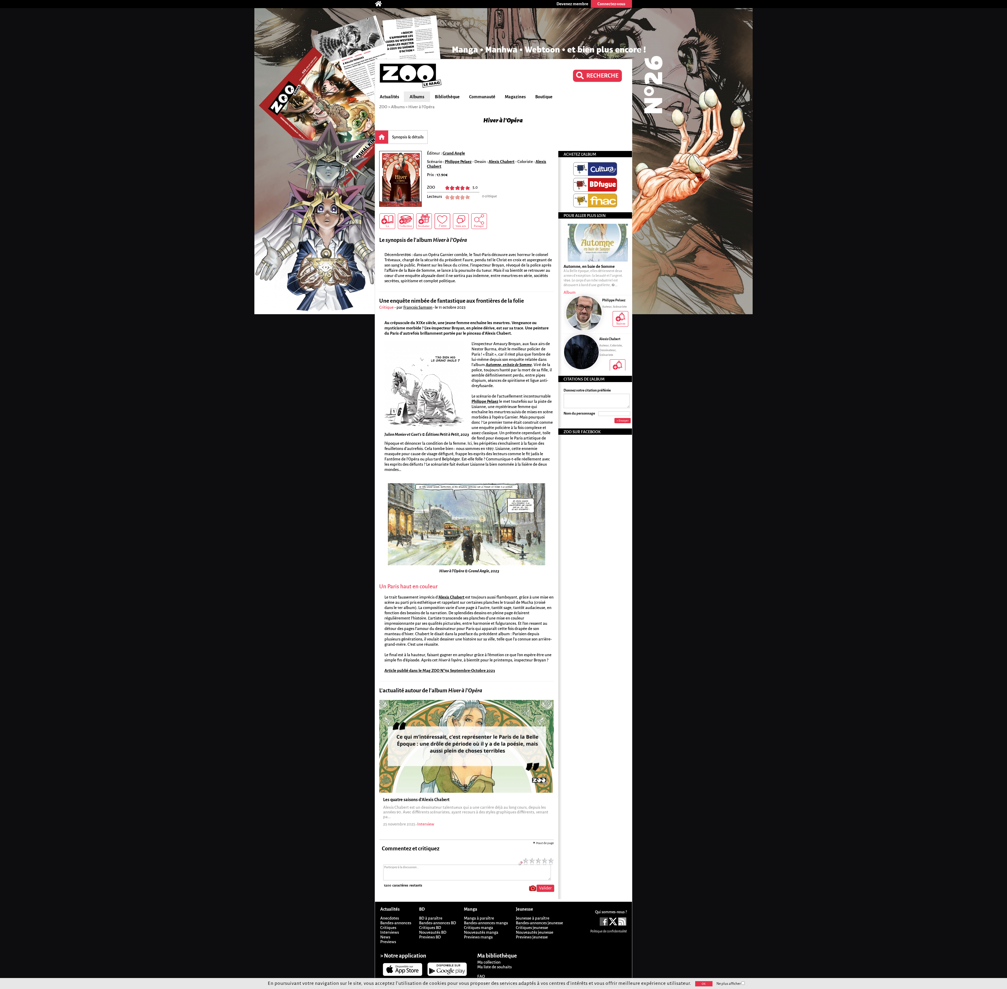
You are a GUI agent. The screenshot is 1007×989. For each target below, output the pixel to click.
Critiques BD (430, 927)
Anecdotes (389, 918)
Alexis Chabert (502, 161)
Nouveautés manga (481, 932)
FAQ (481, 976)
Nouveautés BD (432, 932)
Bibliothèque (447, 97)
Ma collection (489, 962)
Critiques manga (478, 927)
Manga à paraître (479, 918)
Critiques (388, 927)
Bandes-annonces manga (486, 923)
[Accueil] (381, 4)
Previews (388, 941)
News (385, 937)
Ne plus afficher (728, 984)
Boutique (544, 97)
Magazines (515, 97)
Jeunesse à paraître (532, 918)
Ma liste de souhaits (494, 967)
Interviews (389, 932)
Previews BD (430, 937)
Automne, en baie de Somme (509, 364)
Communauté (482, 97)
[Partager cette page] (479, 221)
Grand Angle (454, 153)
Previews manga (478, 937)
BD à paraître (430, 918)
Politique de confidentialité (608, 931)
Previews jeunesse (532, 937)
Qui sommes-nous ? (611, 912)
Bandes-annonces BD (437, 923)
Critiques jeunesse (532, 927)
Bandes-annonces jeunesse (539, 923)
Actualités (389, 97)
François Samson (417, 307)
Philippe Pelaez (458, 161)
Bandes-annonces (395, 923)
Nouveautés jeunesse (534, 932)
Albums (417, 97)
